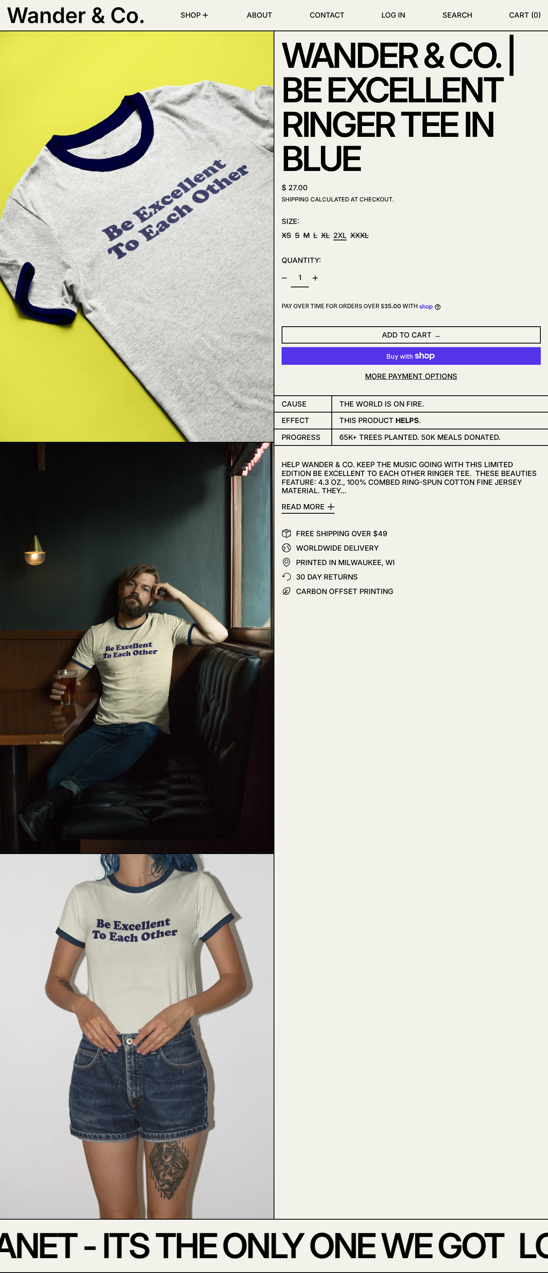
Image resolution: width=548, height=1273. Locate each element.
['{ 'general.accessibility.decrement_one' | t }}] (284, 278)
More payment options (411, 376)
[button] (457, 15)
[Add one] (315, 278)
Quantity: (301, 260)
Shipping (295, 199)
